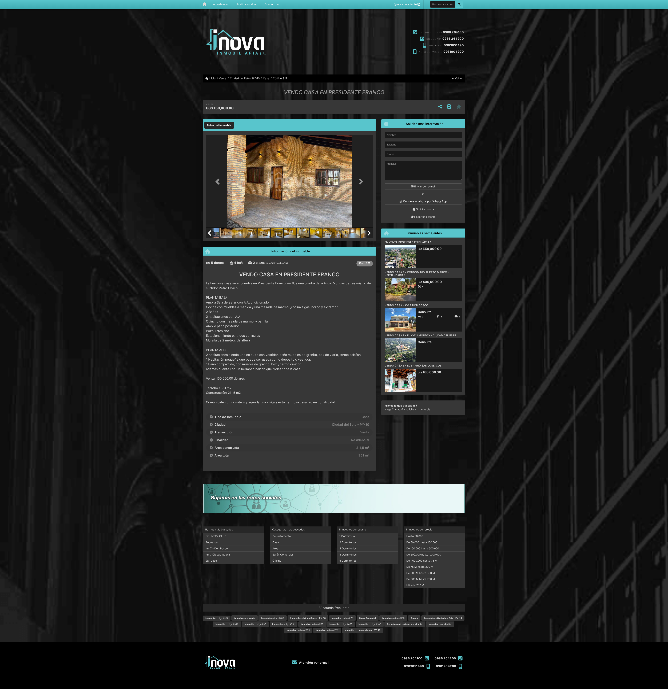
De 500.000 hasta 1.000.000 (423, 554)
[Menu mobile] (204, 4)
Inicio (212, 78)
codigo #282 (327, 630)
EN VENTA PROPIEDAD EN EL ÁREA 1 (408, 242)
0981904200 (453, 51)
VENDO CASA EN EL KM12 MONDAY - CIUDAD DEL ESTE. (421, 335)
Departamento (281, 536)
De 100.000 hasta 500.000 (422, 548)
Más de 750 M (415, 585)
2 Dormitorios (347, 542)
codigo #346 (227, 624)
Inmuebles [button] (219, 4)
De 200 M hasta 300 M (420, 573)
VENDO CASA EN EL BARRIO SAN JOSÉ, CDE (413, 365)
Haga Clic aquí (394, 409)
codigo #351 (283, 624)
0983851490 (454, 45)
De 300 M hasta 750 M (420, 579)
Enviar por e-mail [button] (424, 186)
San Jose (211, 560)
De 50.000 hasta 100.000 (421, 542)
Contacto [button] (270, 4)
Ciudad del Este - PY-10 (244, 78)
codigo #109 (393, 618)
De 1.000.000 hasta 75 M (421, 560)
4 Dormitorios (348, 554)
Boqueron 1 (212, 542)
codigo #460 (272, 618)
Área (275, 548)
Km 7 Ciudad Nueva (217, 554)
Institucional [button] (245, 4)
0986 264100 (453, 32)
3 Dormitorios (348, 548)
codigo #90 (255, 624)
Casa (266, 78)
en (308, 618)
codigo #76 (342, 618)
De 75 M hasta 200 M (419, 566)
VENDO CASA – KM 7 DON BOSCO (406, 305)
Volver (458, 78)
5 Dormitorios (347, 560)
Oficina (276, 560)
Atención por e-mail (314, 662)
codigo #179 (312, 624)
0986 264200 (453, 38)
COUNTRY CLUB (215, 536)
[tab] (219, 125)
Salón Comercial (282, 554)
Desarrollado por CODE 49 (451, 686)
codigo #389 (298, 630)
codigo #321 (216, 618)
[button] (459, 4)
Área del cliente (407, 4)
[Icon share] (334, 42)
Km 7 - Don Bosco (216, 548)
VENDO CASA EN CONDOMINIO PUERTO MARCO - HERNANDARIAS (417, 274)
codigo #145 (370, 624)
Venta (222, 78)
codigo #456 (340, 624)
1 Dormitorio (347, 536)
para (244, 618)
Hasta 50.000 (414, 536)
